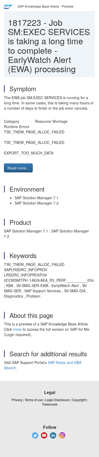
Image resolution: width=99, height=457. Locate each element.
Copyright (79, 399)
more (17, 329)
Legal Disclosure (57, 399)
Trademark (49, 404)
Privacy (17, 399)
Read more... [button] (18, 168)
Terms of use (34, 399)
